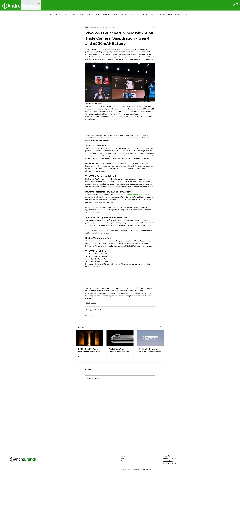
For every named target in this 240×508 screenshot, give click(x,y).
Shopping (178, 14)
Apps (170, 14)
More (186, 14)
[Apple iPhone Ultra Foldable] (120, 376)
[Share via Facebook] (86, 318)
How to (145, 14)
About (123, 497)
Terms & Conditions (169, 497)
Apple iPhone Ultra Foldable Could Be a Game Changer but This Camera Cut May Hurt (120, 388)
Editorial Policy (168, 499)
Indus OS (66, 14)
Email (78, 347)
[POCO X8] (89, 376)
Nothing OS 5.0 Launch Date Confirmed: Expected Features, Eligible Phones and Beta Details (150, 388)
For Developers (78, 14)
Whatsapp (161, 14)
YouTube (123, 14)
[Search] (234, 5)
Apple (152, 14)
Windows (89, 14)
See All (162, 365)
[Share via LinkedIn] (95, 318)
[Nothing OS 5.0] (150, 376)
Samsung (106, 14)
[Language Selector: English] (41, 3)
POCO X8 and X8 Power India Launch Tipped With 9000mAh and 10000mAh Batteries (89, 388)
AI (138, 14)
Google (114, 14)
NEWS (132, 14)
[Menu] (237, 3)
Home (123, 494)
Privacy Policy (167, 494)
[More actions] (153, 27)
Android (93, 311)
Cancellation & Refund (170, 502)
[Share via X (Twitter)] (91, 318)
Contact (124, 499)
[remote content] (120, 127)
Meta (97, 14)
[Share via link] (100, 318)
